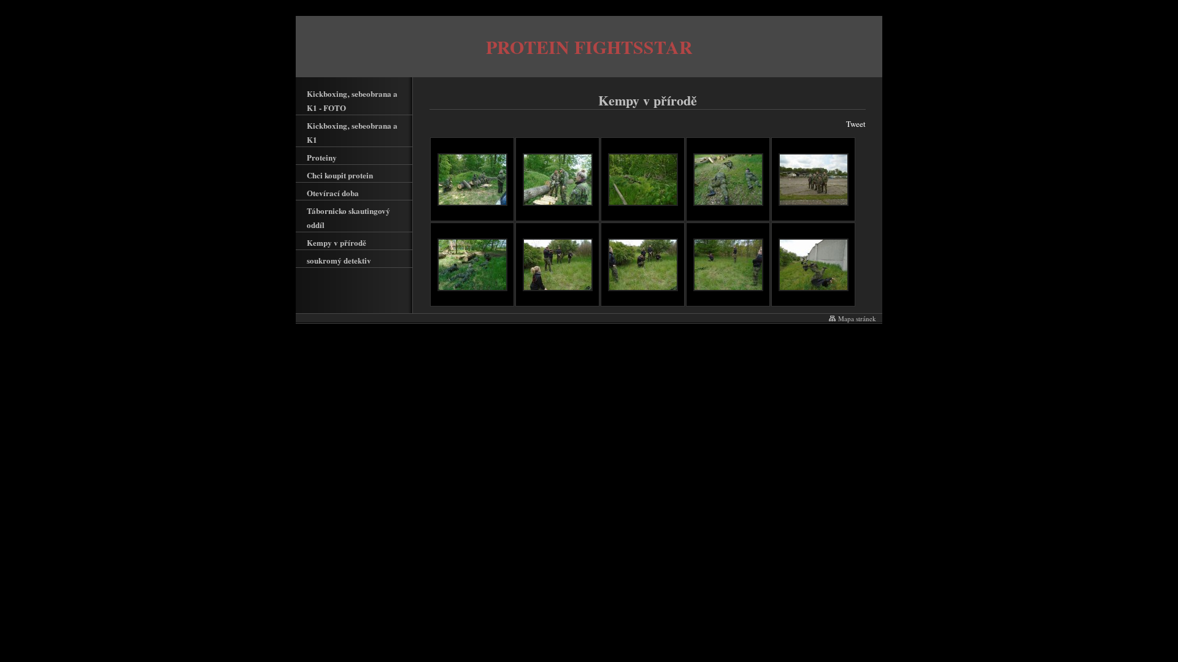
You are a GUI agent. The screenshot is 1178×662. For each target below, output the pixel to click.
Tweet (856, 123)
